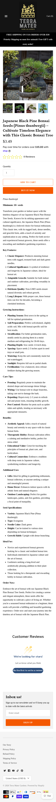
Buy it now (28, 190)
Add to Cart (28, 182)
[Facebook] (9, 771)
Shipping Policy (9, 758)
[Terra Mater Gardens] (28, 16)
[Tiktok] (18, 771)
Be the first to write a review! (28, 670)
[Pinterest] (22, 771)
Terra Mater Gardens (18, 786)
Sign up (28, 722)
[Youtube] (13, 771)
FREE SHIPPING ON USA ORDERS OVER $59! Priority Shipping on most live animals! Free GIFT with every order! (28, 39)
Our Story (7, 745)
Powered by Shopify (36, 786)
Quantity (7, 166)
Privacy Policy (9, 749)
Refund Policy (9, 754)
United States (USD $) (16, 778)
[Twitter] (5, 771)
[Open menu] (6, 16)
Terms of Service (10, 763)
